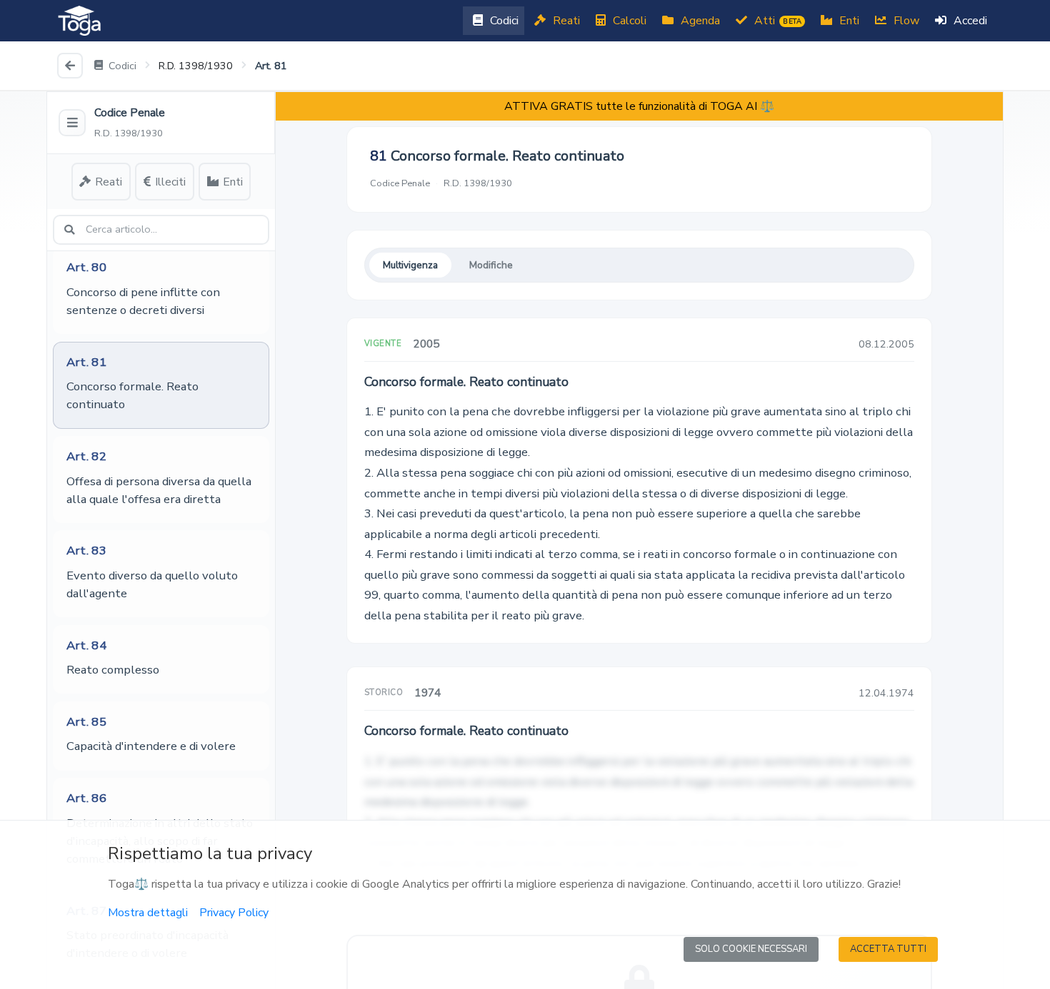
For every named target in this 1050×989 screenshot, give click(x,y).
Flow (905, 21)
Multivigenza (410, 265)
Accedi (969, 21)
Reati (565, 21)
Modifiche (491, 265)
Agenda (699, 21)
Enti (847, 21)
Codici (503, 21)
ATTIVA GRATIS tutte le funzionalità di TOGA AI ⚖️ (639, 106)
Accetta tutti (888, 949)
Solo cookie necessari (751, 949)
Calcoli (628, 21)
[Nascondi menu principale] (72, 122)
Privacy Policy (234, 912)
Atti (776, 21)
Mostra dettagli (148, 912)
